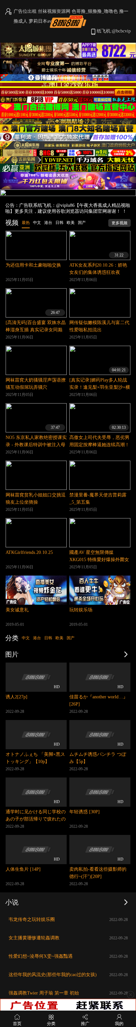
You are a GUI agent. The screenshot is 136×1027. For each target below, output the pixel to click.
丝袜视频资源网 (54, 11)
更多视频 (119, 223)
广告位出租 (25, 11)
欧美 (59, 638)
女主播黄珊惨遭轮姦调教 (34, 937)
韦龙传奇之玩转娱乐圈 (32, 919)
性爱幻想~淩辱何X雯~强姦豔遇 (41, 956)
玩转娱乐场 (80, 609)
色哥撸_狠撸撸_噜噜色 (95, 11)
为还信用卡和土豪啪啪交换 (33, 265)
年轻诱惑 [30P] (84, 811)
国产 (71, 638)
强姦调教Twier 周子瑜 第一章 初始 (44, 993)
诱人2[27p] (16, 696)
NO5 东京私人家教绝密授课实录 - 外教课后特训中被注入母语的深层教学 (36, 444)
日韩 (48, 638)
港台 (37, 638)
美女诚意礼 (17, 609)
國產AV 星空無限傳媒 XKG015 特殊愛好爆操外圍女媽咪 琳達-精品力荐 (99, 559)
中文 (26, 638)
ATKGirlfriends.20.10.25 (29, 552)
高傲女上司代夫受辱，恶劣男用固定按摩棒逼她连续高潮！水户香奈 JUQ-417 (99, 444)
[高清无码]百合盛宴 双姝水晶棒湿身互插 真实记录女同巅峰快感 (36, 329)
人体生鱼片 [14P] (23, 869)
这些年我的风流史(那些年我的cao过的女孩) (53, 974)
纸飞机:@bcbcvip (114, 31)
